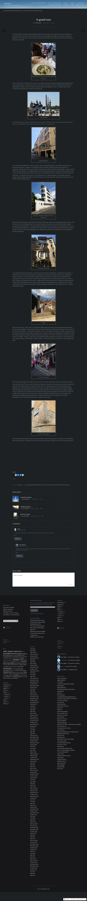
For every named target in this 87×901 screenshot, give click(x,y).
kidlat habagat (61, 765)
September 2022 (34, 702)
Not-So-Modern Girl (62, 713)
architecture (9, 653)
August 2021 (33, 726)
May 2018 (32, 783)
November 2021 (34, 720)
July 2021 (32, 728)
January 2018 (33, 790)
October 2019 (33, 757)
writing (15, 678)
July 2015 (32, 835)
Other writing (80, 2)
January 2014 (33, 862)
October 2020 (33, 741)
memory (14, 670)
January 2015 (33, 842)
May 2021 (32, 731)
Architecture (60, 602)
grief (26, 663)
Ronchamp (20, 673)
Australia (59, 604)
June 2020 (33, 748)
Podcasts (66, 4)
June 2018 (32, 781)
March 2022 (33, 713)
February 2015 (34, 840)
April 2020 (32, 750)
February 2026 (34, 654)
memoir (60, 613)
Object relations (61, 680)
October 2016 (33, 811)
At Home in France (62, 744)
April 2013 (32, 875)
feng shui (60, 611)
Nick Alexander (61, 695)
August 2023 (33, 687)
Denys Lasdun (18, 658)
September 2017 (34, 796)
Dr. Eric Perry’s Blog (62, 700)
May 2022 (32, 709)
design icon (18, 660)
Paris (25, 672)
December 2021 (34, 718)
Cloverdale (5, 656)
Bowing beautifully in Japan (37, 620)
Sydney (16, 675)
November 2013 (34, 866)
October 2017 (33, 794)
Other (58, 609)
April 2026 (32, 650)
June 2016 (32, 818)
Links (72, 4)
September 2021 (34, 724)
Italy (4, 666)
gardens (23, 663)
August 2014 (33, 849)
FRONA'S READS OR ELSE (63, 755)
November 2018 (34, 774)
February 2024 (34, 678)
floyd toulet (60, 768)
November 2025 (34, 658)
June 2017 (32, 801)
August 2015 (33, 833)
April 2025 (32, 661)
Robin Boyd (15, 673)
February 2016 (34, 823)
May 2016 (32, 820)
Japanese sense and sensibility (37, 631)
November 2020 (34, 739)
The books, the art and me (64, 728)
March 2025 (33, 663)
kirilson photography (62, 711)
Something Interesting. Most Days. (66, 689)
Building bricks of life (35, 624)
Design (59, 606)
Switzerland (11, 675)
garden (15, 663)
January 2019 (33, 772)
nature (60, 615)
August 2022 (33, 704)
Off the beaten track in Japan (37, 622)
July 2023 (32, 689)
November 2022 (34, 698)
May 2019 (32, 765)
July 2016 (32, 816)
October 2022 (33, 700)
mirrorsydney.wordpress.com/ (64, 748)
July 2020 (32, 746)
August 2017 (33, 798)
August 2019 (33, 761)
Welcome (59, 693)
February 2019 (34, 770)
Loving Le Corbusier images (54, 2)
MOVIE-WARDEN (61, 720)
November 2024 (34, 667)
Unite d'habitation (17, 676)
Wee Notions (60, 746)
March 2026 (33, 652)
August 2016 (33, 814)
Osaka (22, 672)
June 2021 (32, 730)
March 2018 (33, 787)
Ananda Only (60, 691)
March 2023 (33, 693)
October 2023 (33, 683)
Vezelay (4, 678)
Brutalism (11, 655)
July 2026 (32, 648)
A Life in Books (60, 730)
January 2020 (33, 755)
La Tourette (18, 666)
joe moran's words (61, 741)
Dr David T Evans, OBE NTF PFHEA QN (67, 698)
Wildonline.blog (61, 704)
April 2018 (32, 785)
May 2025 (32, 660)
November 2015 (34, 829)
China (23, 655)
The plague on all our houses (10, 613)
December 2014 (34, 844)
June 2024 (33, 674)
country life (5, 658)
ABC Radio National (12, 651)
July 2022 (32, 706)
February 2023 (34, 695)
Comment (70, 584)
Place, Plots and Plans (62, 706)
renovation (11, 673)
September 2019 (34, 759)
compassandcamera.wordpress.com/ (66, 696)
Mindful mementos (26, 507)
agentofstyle (60, 757)
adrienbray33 (60, 685)
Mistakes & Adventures (63, 733)
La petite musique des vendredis (65, 684)
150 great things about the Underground (67, 731)
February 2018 (34, 788)
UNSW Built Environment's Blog (65, 739)
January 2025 (33, 665)
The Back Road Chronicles (64, 742)
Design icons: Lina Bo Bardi (37, 637)
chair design (15, 655)
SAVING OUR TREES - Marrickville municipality (69, 724)
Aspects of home (80, 4)
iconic (15, 664)
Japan (6, 666)
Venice (23, 676)
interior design (23, 664)
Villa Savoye (9, 678)
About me (65, 2)
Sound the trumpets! (26, 497)
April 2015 (32, 838)
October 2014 (33, 847)
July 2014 (32, 851)
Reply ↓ (17, 538)
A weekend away (72, 669)
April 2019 (32, 766)
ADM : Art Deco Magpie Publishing (66, 750)
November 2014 (34, 846)
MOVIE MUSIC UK (61, 726)
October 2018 (33, 776)
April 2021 (32, 733)
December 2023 (34, 680)
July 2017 (32, 800)
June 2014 (32, 853)
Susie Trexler (60, 754)
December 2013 (34, 864)
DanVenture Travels (62, 715)
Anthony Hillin (60, 717)
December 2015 (34, 827)
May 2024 (32, 676)
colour (9, 656)
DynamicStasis (60, 766)
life (12, 668)
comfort (13, 656)
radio (58, 617)
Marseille (11, 670)
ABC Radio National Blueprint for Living (12, 10)
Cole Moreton (60, 702)
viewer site (60, 707)
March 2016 (33, 822)
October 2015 (33, 831)
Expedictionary (61, 737)
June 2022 (33, 707)
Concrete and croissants (23, 656)
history (9, 664)
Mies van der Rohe (21, 670)
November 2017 (34, 792)
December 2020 (34, 737)
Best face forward (25, 514)
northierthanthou (61, 759)
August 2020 (33, 744)
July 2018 (32, 779)
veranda (26, 676)
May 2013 (32, 873)
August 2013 (33, 870)
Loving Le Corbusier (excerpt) (38, 2)
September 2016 (34, 812)
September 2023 (34, 685)
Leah (18, 529)
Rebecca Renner (61, 763)
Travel (58, 619)
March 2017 (33, 805)
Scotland (7, 675)
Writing (59, 621)
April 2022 (32, 711)
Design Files (11, 660)
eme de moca (60, 735)
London (15, 668)
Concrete (17, 656)
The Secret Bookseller (63, 752)
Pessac (4, 673)
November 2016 (34, 809)
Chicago (19, 655)
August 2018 (33, 777)
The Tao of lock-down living (37, 626)
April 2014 (32, 857)
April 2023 (32, 691)
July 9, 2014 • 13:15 (23, 546)
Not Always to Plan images (55, 4)
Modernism (7, 672)
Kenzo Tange (12, 666)
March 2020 (33, 752)
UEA (10, 676)
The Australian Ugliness (23, 675)
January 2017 (33, 807)
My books (72, 2)
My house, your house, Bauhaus (11, 614)
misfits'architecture (62, 722)
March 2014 (33, 858)
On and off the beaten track (37, 633)
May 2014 (32, 855)
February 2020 (34, 754)
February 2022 (34, 715)
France (24, 662)
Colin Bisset (37, 23)
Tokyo (4, 676)
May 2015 (32, 836)
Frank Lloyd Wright (8, 663)
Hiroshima (5, 664)
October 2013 (33, 868)
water (12, 678)
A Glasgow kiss (34, 635)
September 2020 (34, 742)
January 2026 (33, 656)
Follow (34, 610)
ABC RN (23, 651)
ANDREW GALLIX (61, 761)
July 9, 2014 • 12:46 (21, 530)
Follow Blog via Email (35, 600)
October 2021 (33, 722)
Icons (58, 608)
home (12, 664)
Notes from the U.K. (62, 719)
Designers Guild (5, 660)
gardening (19, 663)
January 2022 (33, 717)
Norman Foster (18, 672)
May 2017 (32, 803)
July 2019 (32, 763)
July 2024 (32, 672)
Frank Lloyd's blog (61, 678)
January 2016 (33, 825)
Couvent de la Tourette (11, 658)
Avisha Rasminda (61, 687)
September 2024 (34, 671)
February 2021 (34, 735)
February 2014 (34, 860)
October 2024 (33, 669)
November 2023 (34, 682)
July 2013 (32, 871)
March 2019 (33, 768)
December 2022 (34, 696)
